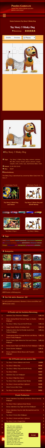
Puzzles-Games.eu (21, 6)
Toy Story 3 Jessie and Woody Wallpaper (18, 390)
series (21, 163)
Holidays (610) (6, 280)
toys (25, 163)
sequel (38, 161)
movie (18, 161)
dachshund (30, 163)
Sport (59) (35, 289)
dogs (27, 159)
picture (28, 161)
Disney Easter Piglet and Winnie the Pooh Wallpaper (22, 346)
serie (16, 163)
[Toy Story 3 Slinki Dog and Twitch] (11, 193)
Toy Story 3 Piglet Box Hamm (15, 378)
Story (14, 159)
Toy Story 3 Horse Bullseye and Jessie (18, 362)
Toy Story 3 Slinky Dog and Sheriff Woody (19, 324)
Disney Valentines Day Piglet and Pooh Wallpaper (21, 406)
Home (12, 21)
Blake (36, 163)
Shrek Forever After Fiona (14, 387)
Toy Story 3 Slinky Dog (13, 365)
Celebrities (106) (17, 271)
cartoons (37, 159)
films (14, 161)
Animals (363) (6, 262)
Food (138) (35, 271)
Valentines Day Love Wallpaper (15, 374)
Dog (23, 159)
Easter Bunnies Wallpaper (14, 348)
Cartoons (17, 21)
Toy (11, 159)
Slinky (20, 159)
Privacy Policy (13, 439)
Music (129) (26, 280)
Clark (40, 163)
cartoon (31, 159)
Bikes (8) (35, 262)
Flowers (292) (26, 271)
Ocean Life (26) (6, 289)
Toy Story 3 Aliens (11, 372)
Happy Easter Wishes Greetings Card (17, 327)
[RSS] (4, 439)
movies (22, 161)
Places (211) (16, 289)
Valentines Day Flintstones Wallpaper (17, 315)
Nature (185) (36, 280)
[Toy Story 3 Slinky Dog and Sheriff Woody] (33, 193)
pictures (32, 161)
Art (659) (15, 262)
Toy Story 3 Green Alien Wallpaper (16, 415)
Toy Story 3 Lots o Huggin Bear (15, 421)
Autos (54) (25, 262)
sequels (12, 163)
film (11, 161)
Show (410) (26, 289)
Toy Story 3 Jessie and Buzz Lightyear (18, 384)
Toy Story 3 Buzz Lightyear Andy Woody (18, 381)
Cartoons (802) (6, 271)
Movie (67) (15, 280)
